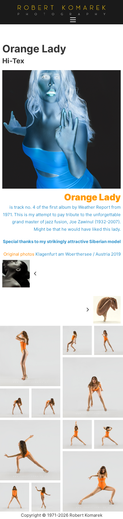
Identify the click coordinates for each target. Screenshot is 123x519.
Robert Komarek (86, 515)
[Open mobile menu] (73, 19)
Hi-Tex (13, 61)
